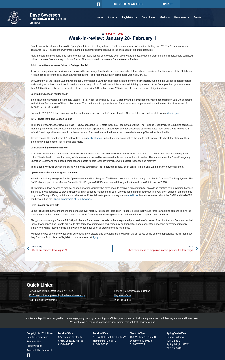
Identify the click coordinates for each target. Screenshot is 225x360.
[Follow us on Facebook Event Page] (29, 355)
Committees (148, 17)
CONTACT (167, 4)
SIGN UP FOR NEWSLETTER (128, 4)
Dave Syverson (45, 15)
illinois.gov (173, 113)
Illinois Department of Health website (73, 199)
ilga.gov (97, 237)
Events (197, 17)
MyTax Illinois (94, 138)
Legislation (128, 17)
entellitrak (133, 195)
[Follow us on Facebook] (98, 4)
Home (100, 17)
